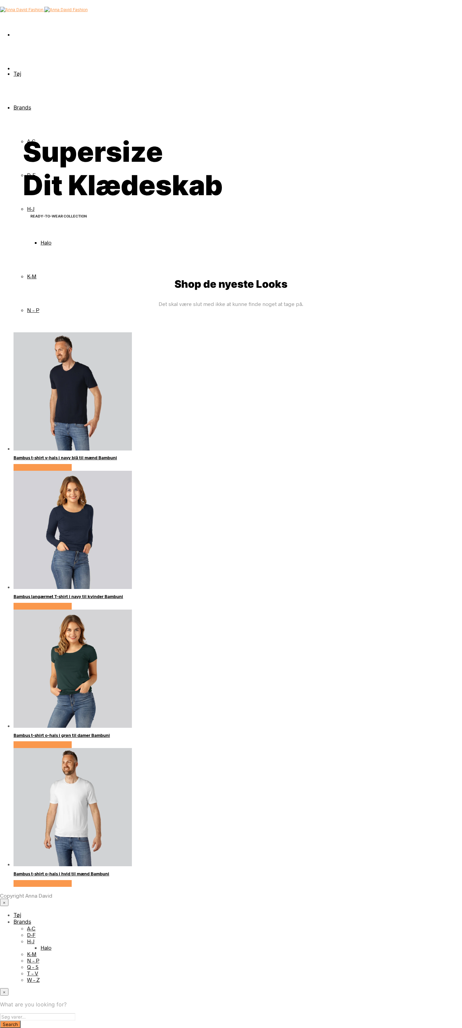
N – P (33, 310)
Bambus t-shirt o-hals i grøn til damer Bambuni (62, 735)
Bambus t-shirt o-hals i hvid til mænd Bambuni (61, 873)
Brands (22, 107)
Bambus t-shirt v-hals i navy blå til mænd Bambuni (65, 457)
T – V (32, 973)
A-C (31, 928)
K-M (32, 276)
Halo (46, 242)
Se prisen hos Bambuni (43, 467)
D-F (31, 934)
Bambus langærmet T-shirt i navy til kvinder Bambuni (68, 596)
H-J (30, 208)
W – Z (33, 979)
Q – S (33, 966)
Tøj (17, 73)
